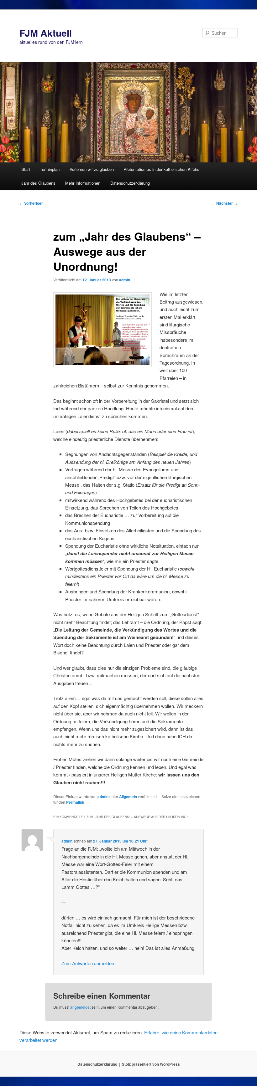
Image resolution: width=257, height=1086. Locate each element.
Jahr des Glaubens (38, 183)
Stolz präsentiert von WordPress (151, 1064)
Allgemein (128, 796)
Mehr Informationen (82, 183)
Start (25, 169)
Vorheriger (31, 203)
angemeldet (80, 1007)
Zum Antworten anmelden (87, 963)
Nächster (227, 203)
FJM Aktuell (45, 32)
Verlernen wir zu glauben (92, 169)
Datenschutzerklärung (130, 183)
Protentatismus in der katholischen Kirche (161, 169)
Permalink (75, 802)
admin (124, 280)
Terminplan (50, 169)
